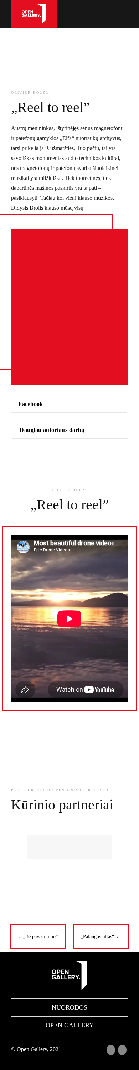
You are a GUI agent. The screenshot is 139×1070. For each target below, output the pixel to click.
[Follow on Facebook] (111, 1050)
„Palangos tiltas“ (100, 936)
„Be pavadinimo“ (38, 936)
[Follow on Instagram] (122, 1050)
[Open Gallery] (34, 14)
